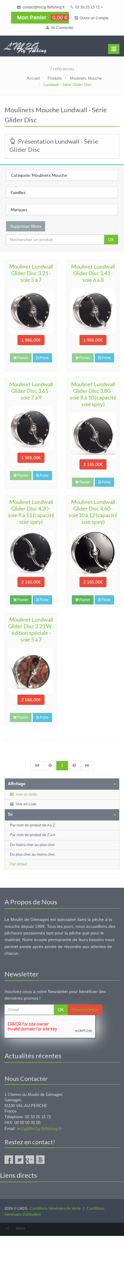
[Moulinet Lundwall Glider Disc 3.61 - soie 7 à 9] (31, 428)
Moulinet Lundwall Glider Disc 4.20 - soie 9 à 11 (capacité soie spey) (31, 511)
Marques (19, 209)
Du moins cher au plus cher (32, 845)
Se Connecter (61, 28)
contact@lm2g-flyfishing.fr (43, 7)
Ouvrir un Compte (94, 18)
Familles (18, 192)
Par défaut (18, 864)
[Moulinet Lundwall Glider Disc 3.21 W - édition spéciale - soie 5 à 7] (31, 670)
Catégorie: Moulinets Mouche (39, 175)
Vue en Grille (26, 794)
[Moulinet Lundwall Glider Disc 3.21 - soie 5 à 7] (31, 310)
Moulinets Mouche (86, 78)
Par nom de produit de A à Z (32, 825)
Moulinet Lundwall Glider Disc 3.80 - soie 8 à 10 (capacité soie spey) (93, 394)
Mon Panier (41, 17)
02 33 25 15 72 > (88, 7)
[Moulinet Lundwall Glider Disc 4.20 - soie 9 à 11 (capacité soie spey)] (31, 552)
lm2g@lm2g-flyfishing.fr (39, 1128)
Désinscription (85, 1009)
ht (7, 1228)
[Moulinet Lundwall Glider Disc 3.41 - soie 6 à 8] (93, 310)
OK (111, 239)
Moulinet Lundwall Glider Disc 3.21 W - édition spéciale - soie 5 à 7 (31, 629)
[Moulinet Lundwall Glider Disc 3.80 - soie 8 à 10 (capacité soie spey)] (93, 435)
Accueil (33, 78)
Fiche (44, 358)
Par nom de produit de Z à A (32, 835)
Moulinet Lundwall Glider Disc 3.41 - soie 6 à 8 (93, 273)
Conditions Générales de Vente (55, 1208)
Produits (55, 78)
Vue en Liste (25, 804)
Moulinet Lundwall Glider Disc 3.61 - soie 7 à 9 (31, 391)
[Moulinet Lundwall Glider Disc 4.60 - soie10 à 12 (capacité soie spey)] (93, 552)
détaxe (20, 1228)
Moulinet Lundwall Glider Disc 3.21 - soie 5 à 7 (31, 273)
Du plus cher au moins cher (32, 854)
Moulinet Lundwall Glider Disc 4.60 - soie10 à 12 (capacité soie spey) (93, 511)
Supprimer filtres (25, 226)
